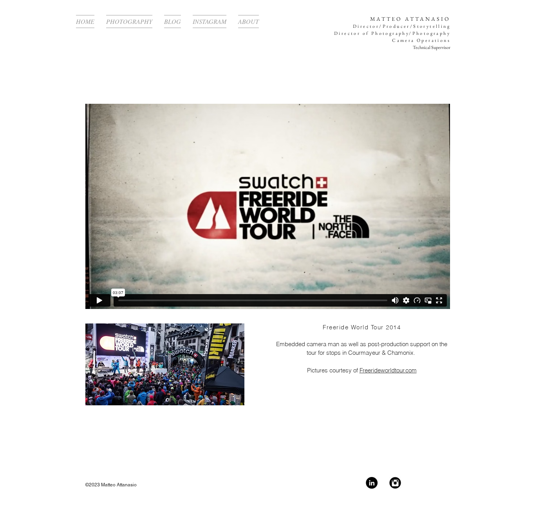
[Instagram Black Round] (395, 483)
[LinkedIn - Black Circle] (372, 483)
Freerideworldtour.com (388, 370)
